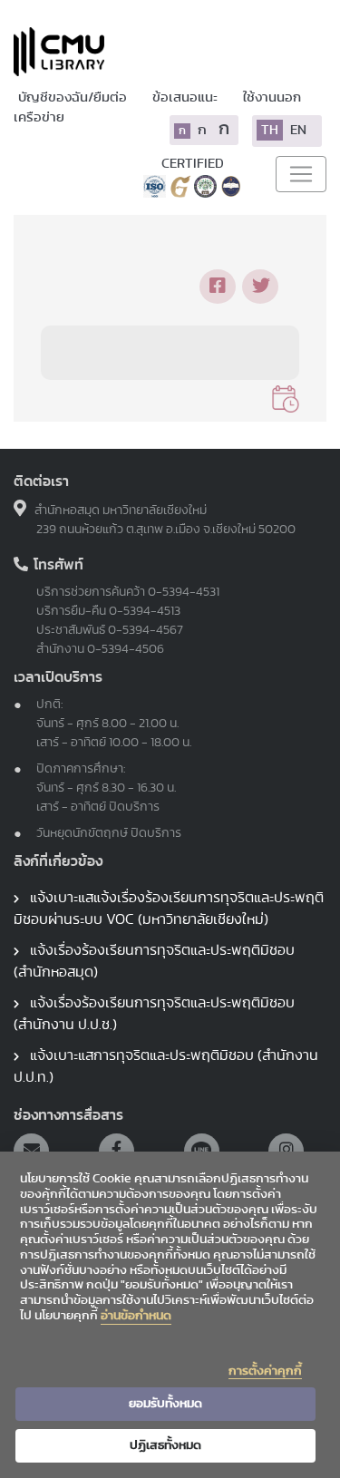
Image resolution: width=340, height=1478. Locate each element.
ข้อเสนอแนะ (186, 97)
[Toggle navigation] (301, 174)
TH (269, 130)
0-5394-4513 (144, 611)
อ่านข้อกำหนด (136, 1315)
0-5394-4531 (183, 592)
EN (298, 130)
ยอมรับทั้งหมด (165, 1403)
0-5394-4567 (145, 630)
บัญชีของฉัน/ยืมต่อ (74, 97)
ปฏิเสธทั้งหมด (165, 1445)
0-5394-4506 (125, 649)
